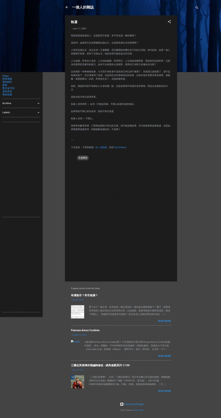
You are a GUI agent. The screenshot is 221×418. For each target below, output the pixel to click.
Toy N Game (120, 147)
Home (5, 75)
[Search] (197, 8)
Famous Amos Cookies (85, 330)
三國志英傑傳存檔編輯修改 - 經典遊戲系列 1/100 (100, 365)
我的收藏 (7, 94)
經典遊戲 (7, 78)
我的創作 (7, 82)
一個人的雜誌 (83, 7)
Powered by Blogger (134, 404)
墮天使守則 (8, 88)
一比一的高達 (100, 147)
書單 (4, 85)
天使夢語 (82, 158)
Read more (164, 321)
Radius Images (138, 410)
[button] (169, 22)
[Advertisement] (189, 60)
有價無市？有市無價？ (84, 295)
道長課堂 (7, 91)
